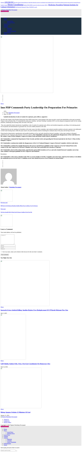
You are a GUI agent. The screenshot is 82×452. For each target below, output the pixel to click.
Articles (6, 27)
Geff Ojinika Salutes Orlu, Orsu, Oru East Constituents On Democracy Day (25, 364)
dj (54, 2)
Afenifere (2, 2)
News (5, 19)
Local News (10, 21)
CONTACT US (5, 11)
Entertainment (7, 32)
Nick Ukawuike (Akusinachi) (20, 7)
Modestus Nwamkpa (55, 5)
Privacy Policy (7, 422)
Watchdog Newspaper (14, 112)
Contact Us (7, 421)
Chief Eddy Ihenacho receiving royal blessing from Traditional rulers (41, 2)
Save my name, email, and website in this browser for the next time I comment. (22, 251)
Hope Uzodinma (15, 4)
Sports (5, 34)
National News (11, 22)
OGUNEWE (31, 7)
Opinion (6, 25)
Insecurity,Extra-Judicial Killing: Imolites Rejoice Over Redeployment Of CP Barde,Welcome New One (34, 310)
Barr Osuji (16, 2)
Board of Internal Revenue (23, 2)
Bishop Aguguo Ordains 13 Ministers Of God (15, 412)
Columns (9, 29)
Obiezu (27, 7)
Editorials (9, 28)
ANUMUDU (9, 2)
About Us (6, 419)
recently (35, 7)
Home (5, 18)
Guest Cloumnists (11, 31)
